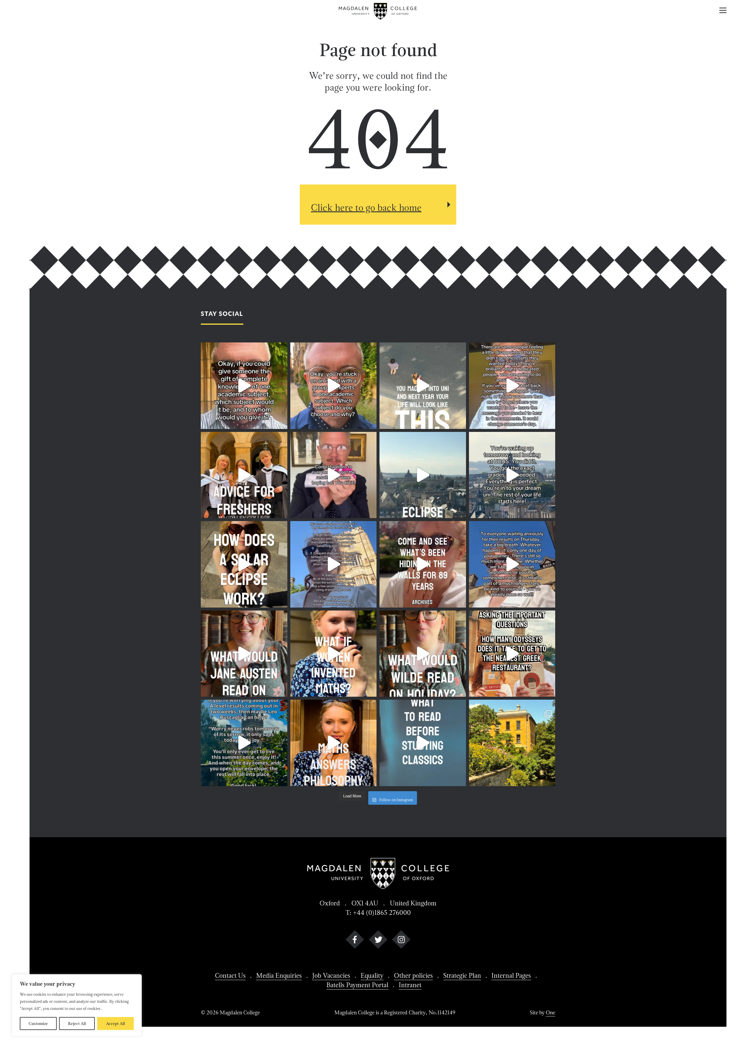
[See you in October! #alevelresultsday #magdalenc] (422, 385)
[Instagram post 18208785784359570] (422, 653)
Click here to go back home (366, 207)
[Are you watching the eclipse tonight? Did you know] (244, 564)
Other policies (413, 975)
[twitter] (378, 944)
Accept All (115, 1023)
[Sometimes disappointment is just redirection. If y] (512, 385)
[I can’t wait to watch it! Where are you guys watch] (333, 564)
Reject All (77, 1023)
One (550, 1012)
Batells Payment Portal (357, 984)
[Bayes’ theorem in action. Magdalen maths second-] (333, 743)
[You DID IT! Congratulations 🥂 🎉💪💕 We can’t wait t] (333, 475)
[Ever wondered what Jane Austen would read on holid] (244, 653)
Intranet (410, 984)
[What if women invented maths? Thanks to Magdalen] (333, 653)
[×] (722, 11)
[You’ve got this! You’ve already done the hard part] (512, 564)
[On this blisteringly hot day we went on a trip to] (422, 564)
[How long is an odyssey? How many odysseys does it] (512, 653)
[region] (77, 1005)
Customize (38, 1023)
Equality (372, 975)
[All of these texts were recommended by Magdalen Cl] (422, 743)
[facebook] (355, 944)
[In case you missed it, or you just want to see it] (422, 475)
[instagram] (401, 944)
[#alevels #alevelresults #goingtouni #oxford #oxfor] (244, 743)
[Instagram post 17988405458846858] (333, 385)
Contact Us (230, 975)
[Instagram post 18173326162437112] (244, 385)
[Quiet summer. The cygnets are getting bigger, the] (512, 743)
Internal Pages (511, 975)
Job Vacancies (331, 975)
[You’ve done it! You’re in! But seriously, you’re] (512, 475)
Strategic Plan (462, 975)
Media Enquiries (279, 975)
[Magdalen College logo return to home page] (378, 11)
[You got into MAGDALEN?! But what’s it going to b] (244, 475)
